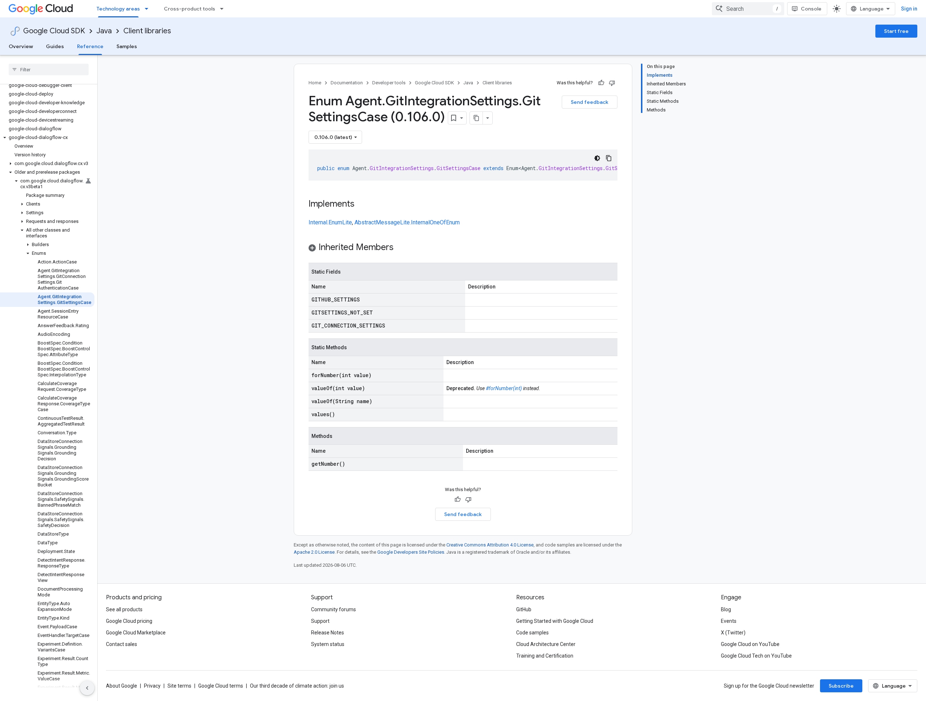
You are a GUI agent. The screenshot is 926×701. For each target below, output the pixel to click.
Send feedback (589, 102)
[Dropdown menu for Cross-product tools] (224, 8)
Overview (21, 46)
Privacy (152, 686)
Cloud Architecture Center (545, 644)
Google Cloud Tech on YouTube (756, 656)
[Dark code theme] (597, 158)
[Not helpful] (612, 82)
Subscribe (841, 686)
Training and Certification (544, 656)
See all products (124, 609)
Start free (896, 31)
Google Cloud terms (220, 686)
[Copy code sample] (609, 158)
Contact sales (121, 644)
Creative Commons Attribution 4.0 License (490, 545)
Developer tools (388, 82)
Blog (726, 609)
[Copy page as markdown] (476, 118)
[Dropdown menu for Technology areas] (148, 8)
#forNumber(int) (504, 388)
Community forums (333, 609)
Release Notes (327, 632)
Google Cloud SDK (54, 30)
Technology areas (118, 8)
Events (728, 621)
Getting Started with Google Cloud (554, 621)
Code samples (532, 632)
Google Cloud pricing (129, 621)
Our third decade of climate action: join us (297, 686)
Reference (90, 46)
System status (327, 644)
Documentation (347, 82)
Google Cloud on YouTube (750, 644)
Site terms (179, 686)
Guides (55, 46)
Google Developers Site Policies (410, 552)
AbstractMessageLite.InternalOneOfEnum (407, 222)
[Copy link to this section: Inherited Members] (401, 248)
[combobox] (748, 8)
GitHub (523, 609)
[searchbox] (49, 69)
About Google (121, 686)
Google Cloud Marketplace (136, 632)
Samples (126, 46)
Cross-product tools (189, 8)
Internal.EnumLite (330, 222)
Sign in (909, 9)
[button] (47, 137)
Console (811, 8)
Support (320, 621)
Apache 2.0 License (314, 552)
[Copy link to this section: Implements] (361, 204)
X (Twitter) (733, 632)
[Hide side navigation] (87, 688)
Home (315, 82)
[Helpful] (601, 82)
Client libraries (147, 30)
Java (104, 30)
